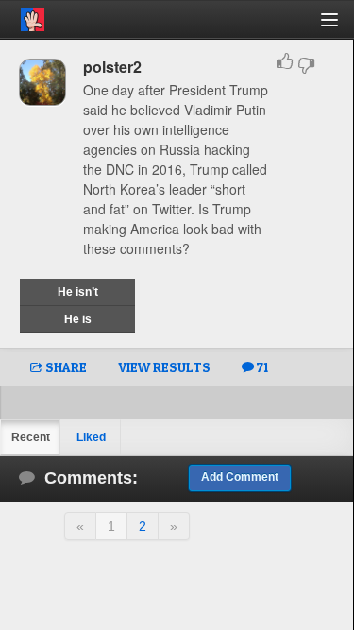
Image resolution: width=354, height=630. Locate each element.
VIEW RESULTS (164, 367)
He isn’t (78, 291)
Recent (30, 437)
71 (261, 367)
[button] (340, 27)
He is (78, 319)
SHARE (64, 367)
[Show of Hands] (22, 16)
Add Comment (239, 477)
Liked (91, 437)
